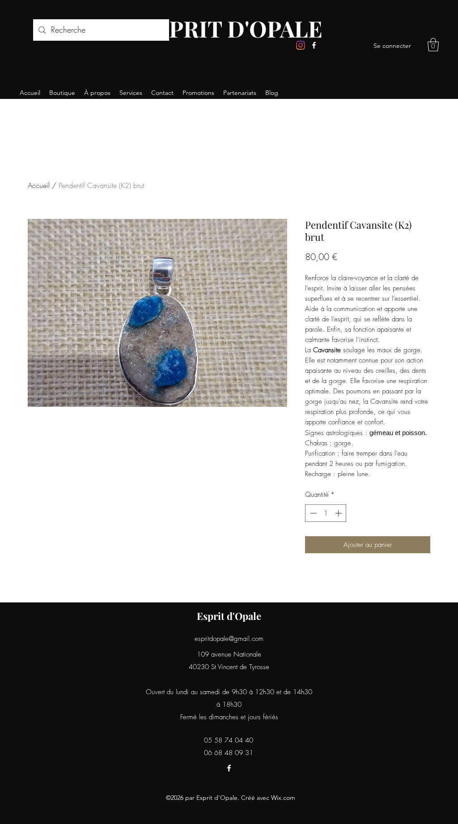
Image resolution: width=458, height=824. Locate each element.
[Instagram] (300, 45)
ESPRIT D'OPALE (232, 28)
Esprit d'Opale (229, 616)
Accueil (39, 185)
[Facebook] (314, 45)
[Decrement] (312, 513)
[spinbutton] (325, 513)
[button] (433, 44)
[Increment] (339, 513)
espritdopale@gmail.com (229, 638)
